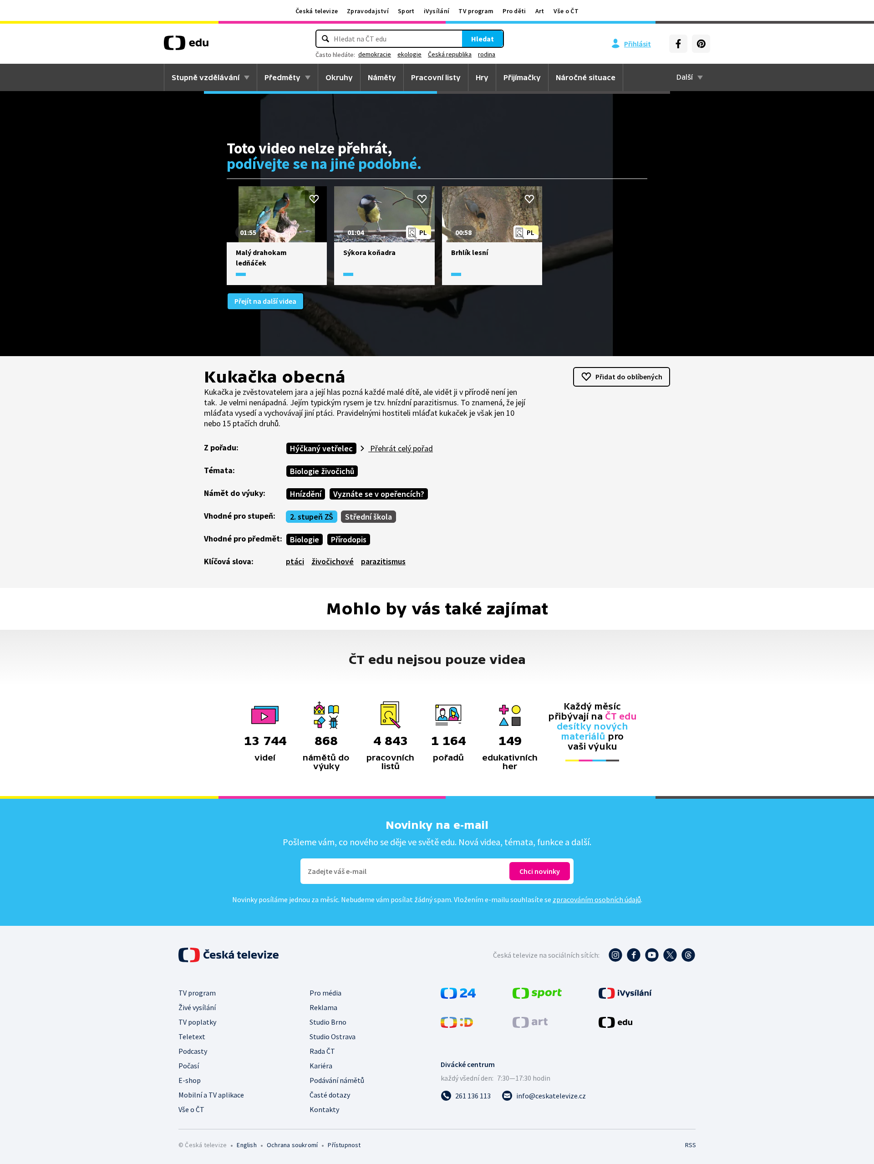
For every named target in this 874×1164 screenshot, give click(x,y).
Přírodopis (348, 539)
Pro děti (514, 11)
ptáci (295, 561)
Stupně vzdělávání (205, 77)
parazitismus (383, 561)
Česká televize (316, 11)
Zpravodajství (368, 11)
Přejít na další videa (265, 301)
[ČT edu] (186, 46)
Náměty (382, 77)
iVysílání (437, 11)
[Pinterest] (701, 44)
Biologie (304, 539)
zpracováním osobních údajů (597, 899)
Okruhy (339, 77)
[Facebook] (678, 44)
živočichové (332, 561)
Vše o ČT (566, 11)
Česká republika (450, 54)
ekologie (409, 54)
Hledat (482, 38)
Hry (482, 77)
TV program (475, 11)
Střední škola (368, 516)
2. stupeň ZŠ (311, 516)
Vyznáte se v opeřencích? (378, 494)
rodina (486, 54)
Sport (406, 11)
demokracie (374, 54)
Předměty (282, 77)
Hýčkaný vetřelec (321, 448)
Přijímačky (522, 77)
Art (539, 11)
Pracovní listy (436, 77)
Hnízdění (305, 494)
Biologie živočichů (322, 471)
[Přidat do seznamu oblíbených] (314, 199)
